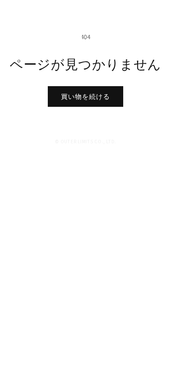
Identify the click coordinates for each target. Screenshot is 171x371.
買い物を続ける (85, 96)
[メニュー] (157, 13)
